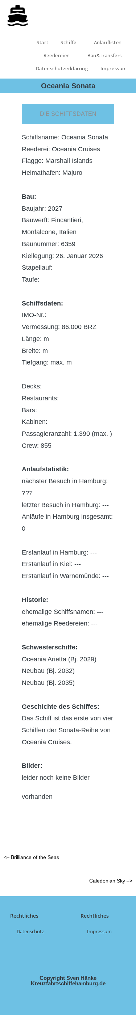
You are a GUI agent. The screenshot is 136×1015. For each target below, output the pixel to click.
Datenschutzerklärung (62, 68)
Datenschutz (30, 931)
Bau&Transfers (105, 55)
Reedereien (57, 55)
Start (42, 42)
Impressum (113, 68)
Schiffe (69, 42)
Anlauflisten (108, 42)
